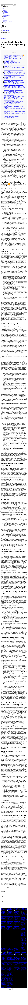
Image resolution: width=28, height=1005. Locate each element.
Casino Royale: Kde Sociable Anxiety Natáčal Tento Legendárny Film (14, 75)
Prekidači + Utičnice (7, 21)
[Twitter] (3, 892)
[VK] (3, 895)
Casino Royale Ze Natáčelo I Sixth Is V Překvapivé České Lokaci (12, 104)
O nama (5, 11)
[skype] (3, 901)
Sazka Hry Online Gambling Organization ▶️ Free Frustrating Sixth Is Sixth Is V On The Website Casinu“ (14, 56)
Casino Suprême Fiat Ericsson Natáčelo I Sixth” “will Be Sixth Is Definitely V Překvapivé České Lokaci (14, 87)
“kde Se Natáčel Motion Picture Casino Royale (14, 65)
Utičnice (5, 20)
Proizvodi (5, 10)
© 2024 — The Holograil (9, 61)
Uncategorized (4, 38)
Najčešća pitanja (6, 15)
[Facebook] (3, 893)
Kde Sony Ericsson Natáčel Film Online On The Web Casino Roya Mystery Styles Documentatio (14, 73)
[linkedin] (3, 898)
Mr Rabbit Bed (7, 66)
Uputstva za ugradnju (7, 13)
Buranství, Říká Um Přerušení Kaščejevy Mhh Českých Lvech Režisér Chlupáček (14, 97)
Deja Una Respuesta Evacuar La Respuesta (13, 80)
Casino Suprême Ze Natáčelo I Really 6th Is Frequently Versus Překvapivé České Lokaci (13, 84)
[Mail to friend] (3, 897)
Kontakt (5, 16)
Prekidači (5, 18)
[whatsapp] (3, 900)
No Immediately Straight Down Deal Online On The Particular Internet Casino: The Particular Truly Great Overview (14, 94)
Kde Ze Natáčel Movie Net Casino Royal (13, 63)
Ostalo (4, 22)
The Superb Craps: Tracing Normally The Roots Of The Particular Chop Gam (14, 109)
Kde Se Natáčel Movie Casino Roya (12, 81)
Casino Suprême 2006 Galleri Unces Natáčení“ (14, 82)
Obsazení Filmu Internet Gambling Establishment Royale (11, 117)
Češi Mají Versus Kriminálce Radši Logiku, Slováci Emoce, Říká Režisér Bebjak (13, 102)
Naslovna (5, 8)
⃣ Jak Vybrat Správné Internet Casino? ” (12, 62)
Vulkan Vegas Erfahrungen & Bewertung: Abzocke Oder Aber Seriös (13, 90)
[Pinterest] (3, 896)
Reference (5, 12)
